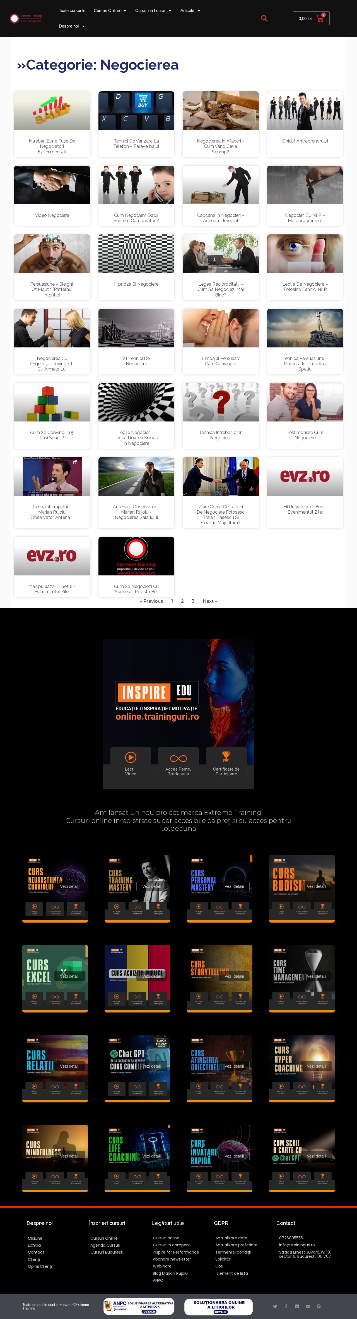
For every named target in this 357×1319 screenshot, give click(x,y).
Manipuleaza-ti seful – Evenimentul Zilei (52, 589)
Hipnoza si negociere (136, 284)
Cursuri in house (150, 10)
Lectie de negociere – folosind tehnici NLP (305, 286)
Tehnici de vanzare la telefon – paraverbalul (136, 143)
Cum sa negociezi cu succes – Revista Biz (136, 589)
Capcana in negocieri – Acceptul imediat (220, 218)
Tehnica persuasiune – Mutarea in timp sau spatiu (305, 364)
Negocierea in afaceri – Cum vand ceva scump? (221, 146)
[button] (264, 18)
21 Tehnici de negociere (136, 361)
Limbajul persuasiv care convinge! (221, 361)
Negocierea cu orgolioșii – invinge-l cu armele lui (52, 364)
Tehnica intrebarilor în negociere (221, 435)
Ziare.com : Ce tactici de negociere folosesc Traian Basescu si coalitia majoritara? (221, 515)
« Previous (151, 601)
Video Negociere (52, 215)
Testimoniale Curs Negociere (305, 435)
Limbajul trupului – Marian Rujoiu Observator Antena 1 (52, 512)
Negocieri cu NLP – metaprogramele (305, 218)
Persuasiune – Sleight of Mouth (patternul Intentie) (52, 289)
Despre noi (69, 26)
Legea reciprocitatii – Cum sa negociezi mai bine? (220, 289)
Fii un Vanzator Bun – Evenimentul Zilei (305, 509)
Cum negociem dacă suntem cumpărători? (136, 218)
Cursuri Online (107, 10)
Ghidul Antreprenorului (305, 141)
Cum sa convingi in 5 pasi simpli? (52, 435)
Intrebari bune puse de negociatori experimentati (52, 146)
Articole (187, 10)
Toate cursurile (72, 10)
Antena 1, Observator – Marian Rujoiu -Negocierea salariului (136, 512)
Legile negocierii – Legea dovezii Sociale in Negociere (136, 438)
